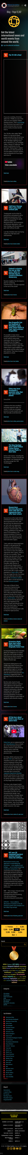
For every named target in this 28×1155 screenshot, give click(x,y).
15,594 (20, 932)
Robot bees (7, 742)
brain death (12, 968)
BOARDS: (16, 1131)
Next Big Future (8, 1096)
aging (4, 964)
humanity (12, 972)
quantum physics (20, 421)
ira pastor (13, 974)
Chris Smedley (9, 1076)
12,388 (23, 929)
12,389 (8, 932)
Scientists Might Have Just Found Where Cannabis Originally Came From (16, 644)
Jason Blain (9, 1070)
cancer (15, 968)
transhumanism (21, 980)
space (5, 980)
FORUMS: (10, 1141)
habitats (17, 361)
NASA (14, 976)
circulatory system (16, 578)
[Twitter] (11, 1148)
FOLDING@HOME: (4, 1136)
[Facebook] (8, 1148)
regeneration (13, 978)
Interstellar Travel (7, 974)
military (14, 181)
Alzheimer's (10, 964)
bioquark (11, 966)
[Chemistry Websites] (14, 953)
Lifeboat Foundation (10, 1146)
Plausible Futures (8, 1098)
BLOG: (16, 1129)
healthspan (7, 972)
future (13, 970)
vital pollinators (10, 744)
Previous (10, 926)
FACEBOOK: (4, 1122)
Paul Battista (10, 619)
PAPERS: (16, 1138)
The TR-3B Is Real (15, 55)
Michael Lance (9, 1068)
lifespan (5, 977)
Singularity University (9, 1003)
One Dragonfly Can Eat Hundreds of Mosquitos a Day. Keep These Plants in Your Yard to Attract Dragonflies (16, 327)
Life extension (20, 975)
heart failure (11, 598)
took (10, 759)
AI (7, 964)
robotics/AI (15, 814)
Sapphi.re (25, 1146)
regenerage (6, 978)
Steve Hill (8, 1062)
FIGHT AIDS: (6, 1133)
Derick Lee (8, 1050)
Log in (4, 45)
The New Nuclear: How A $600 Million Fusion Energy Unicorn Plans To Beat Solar (16, 448)
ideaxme (15, 972)
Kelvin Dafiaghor (10, 1033)
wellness (14, 982)
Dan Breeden (9, 1025)
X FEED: (5, 1129)
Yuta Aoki (8, 1048)
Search (25, 944)
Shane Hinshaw (10, 1054)
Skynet (5, 1004)
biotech (16, 966)
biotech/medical (16, 244)
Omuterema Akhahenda (12, 1042)
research (18, 978)
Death (25, 968)
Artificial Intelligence (22, 964)
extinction (10, 970)
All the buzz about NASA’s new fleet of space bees (16, 719)
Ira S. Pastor (9, 1074)
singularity (23, 978)
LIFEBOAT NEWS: (18, 1122)
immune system (14, 581)
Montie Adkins (9, 1072)
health (23, 970)
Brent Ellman (9, 1064)
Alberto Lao (9, 1052)
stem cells (15, 572)
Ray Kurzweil (7, 1000)
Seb (7, 1066)
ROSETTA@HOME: (8, 1138)
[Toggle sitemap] (22, 5)
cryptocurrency (19, 968)
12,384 (22, 926)
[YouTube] (17, 1148)
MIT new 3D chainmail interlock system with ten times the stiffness (16, 855)
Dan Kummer (9, 1040)
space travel (20, 814)
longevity (10, 977)
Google (20, 970)
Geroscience (7, 1090)
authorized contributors (13, 45)
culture (23, 968)
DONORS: (9, 1131)
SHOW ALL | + (6, 1079)
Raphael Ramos (10, 1056)
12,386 (11, 929)
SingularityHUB (7, 1099)
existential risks (6, 970)
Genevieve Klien (10, 1017)
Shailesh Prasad (10, 1027)
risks (21, 978)
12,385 (5, 929)
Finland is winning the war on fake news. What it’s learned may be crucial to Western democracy (15, 273)
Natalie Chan (9, 1058)
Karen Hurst (9, 1035)
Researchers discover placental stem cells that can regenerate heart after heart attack (16, 511)
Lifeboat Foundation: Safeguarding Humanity (10, 5)
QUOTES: (16, 1141)
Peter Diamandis (8, 996)
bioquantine (4, 966)
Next (13, 935)
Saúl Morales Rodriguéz (12, 1019)
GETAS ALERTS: (18, 1125)
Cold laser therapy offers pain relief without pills (15, 208)
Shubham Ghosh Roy (11, 1021)
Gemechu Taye (10, 1031)
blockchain (8, 968)
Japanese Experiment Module (13, 773)
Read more (6, 173)
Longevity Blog (7, 1092)
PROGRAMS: (17, 1136)
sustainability (8, 980)
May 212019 (6, 55)
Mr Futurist (6, 1094)
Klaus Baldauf (9, 1044)
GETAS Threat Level (14, 1116)
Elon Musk (6, 1001)
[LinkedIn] (14, 1148)
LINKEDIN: (5, 1125)
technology (21, 122)
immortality (21, 972)
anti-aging (15, 964)
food (14, 361)
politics (21, 976)
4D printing (6, 995)
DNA (5, 998)
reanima (24, 976)
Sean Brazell (9, 1060)
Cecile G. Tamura (10, 1046)
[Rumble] (20, 1148)
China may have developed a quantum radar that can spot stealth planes (16, 392)
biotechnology (22, 966)
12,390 (13, 932)
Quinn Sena (10, 181)
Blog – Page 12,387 (14, 12)
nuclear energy (16, 471)
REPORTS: (17, 1133)
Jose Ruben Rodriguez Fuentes (14, 1038)
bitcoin (4, 968)
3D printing (15, 916)
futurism (15, 295)
